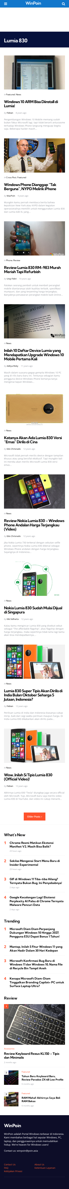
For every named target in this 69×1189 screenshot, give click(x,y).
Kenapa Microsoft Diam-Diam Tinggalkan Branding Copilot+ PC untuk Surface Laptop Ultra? (37, 982)
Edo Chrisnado (14, 448)
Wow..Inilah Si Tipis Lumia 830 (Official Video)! (28, 776)
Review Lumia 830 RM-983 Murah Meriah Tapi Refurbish (32, 269)
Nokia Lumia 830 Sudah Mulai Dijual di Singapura (33, 609)
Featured (10, 94)
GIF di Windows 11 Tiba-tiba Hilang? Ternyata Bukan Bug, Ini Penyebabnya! (36, 881)
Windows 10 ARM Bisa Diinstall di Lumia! (31, 103)
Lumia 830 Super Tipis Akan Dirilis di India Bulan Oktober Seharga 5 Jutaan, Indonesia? (33, 695)
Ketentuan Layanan (44, 1167)
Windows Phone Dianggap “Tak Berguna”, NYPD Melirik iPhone (30, 186)
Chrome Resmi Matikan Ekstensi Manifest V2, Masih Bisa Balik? (32, 844)
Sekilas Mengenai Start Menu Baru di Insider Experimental (35, 862)
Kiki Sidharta (13, 619)
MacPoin (11, 195)
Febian (10, 112)
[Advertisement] (34, 19)
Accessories (9, 1048)
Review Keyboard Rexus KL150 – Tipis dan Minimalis (31, 1055)
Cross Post (11, 177)
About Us (39, 1164)
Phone (9, 260)
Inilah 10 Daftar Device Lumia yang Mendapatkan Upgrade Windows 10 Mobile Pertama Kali (34, 354)
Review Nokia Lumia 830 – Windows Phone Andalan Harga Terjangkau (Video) (34, 524)
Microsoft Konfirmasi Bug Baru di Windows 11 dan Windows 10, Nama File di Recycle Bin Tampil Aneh (36, 964)
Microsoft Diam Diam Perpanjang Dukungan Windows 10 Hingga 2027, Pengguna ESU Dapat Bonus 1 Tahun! (35, 932)
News (18, 94)
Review (16, 260)
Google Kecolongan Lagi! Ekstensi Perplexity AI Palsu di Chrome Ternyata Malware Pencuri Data (37, 901)
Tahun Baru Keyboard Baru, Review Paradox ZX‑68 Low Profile (42, 1078)
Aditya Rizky (12, 365)
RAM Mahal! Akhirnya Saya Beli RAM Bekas (41, 1099)
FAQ (6, 1167)
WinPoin (33, 3)
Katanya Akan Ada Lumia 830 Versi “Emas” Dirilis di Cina (33, 439)
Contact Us (10, 1164)
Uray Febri (12, 278)
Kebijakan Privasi (13, 1171)
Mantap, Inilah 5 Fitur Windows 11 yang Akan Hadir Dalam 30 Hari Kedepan (36, 948)
